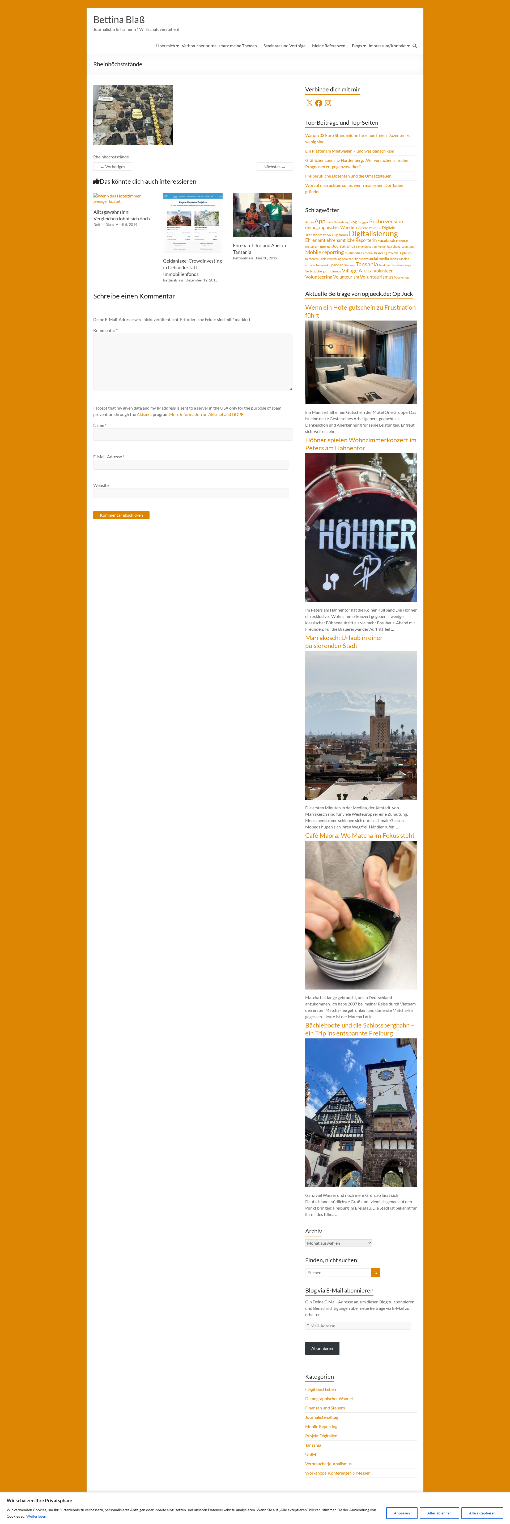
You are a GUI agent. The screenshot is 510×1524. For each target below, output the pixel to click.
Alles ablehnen (439, 1513)
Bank (329, 222)
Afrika (309, 222)
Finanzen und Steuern (325, 1407)
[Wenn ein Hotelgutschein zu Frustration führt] (361, 323)
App (320, 221)
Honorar (402, 241)
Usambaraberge (400, 265)
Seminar (347, 258)
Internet (326, 247)
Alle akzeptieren (482, 1513)
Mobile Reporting (321, 1426)
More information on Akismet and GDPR (206, 414)
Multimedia (352, 253)
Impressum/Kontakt (387, 45)
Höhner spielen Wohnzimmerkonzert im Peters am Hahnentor (360, 444)
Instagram (312, 247)
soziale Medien (399, 258)
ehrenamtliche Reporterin (351, 240)
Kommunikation (366, 246)
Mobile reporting (324, 252)
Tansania (367, 264)
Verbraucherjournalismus (323, 271)
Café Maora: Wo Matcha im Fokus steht (360, 835)
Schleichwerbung (330, 258)
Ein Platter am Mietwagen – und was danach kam (349, 150)
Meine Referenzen (328, 45)
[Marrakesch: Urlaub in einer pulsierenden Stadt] (361, 653)
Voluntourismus (376, 277)
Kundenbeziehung (389, 246)
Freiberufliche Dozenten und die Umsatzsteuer (348, 175)
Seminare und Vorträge (284, 45)
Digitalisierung (373, 233)
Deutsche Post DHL (368, 228)
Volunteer (383, 270)
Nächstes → (275, 166)
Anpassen (402, 1513)
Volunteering (318, 277)
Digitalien (340, 235)
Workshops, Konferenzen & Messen (338, 1472)
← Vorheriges (112, 166)
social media (378, 258)
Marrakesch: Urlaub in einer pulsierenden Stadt (344, 641)
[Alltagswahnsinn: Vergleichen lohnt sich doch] (123, 195)
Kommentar (105, 330)
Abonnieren (322, 1348)
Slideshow (361, 259)
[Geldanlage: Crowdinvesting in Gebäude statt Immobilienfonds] (193, 195)
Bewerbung (341, 222)
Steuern (349, 265)
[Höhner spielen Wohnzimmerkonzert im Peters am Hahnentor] (361, 455)
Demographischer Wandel (329, 1398)
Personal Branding (374, 253)
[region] (255, 1508)
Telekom (384, 265)
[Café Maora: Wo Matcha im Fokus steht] (361, 843)
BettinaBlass (104, 224)
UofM (310, 1454)
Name (100, 425)
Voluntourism (346, 277)
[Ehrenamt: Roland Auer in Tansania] (262, 195)
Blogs (357, 45)
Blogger (363, 222)
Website (101, 485)
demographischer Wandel (330, 227)
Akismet (144, 414)
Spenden (336, 265)
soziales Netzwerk (317, 265)
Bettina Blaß (119, 19)
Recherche (312, 258)
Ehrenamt (315, 240)
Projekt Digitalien (400, 253)
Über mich (165, 45)
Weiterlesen (36, 1516)
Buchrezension (386, 221)
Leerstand (407, 246)
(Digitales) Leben (320, 1389)
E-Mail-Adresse (108, 456)
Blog (353, 222)
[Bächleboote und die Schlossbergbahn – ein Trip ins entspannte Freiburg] (361, 1040)
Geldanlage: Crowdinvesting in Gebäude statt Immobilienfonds (192, 267)
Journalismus (343, 246)
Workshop (401, 277)
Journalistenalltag (321, 1417)
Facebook (386, 240)
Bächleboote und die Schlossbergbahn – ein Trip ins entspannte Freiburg (359, 1029)
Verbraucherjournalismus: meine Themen (219, 45)
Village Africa (357, 270)
